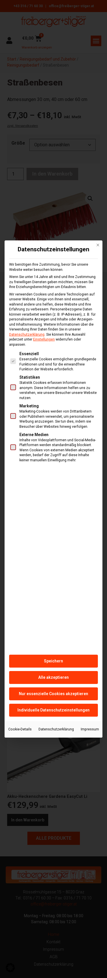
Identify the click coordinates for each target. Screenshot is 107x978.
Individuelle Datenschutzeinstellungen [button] (53, 710)
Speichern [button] (53, 661)
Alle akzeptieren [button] (53, 677)
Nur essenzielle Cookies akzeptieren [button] (53, 693)
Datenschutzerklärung (27, 335)
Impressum (90, 729)
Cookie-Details (20, 729)
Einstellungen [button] (44, 339)
